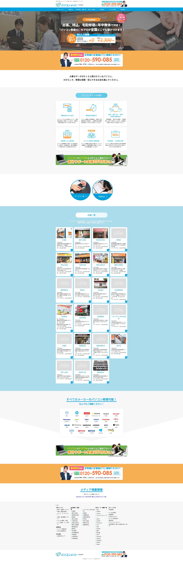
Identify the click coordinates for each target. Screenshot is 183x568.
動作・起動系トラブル (63, 509)
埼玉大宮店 (75, 519)
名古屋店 (74, 530)
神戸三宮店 (86, 521)
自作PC (106, 427)
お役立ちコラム (113, 516)
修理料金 (70, 9)
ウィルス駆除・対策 (62, 520)
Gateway (77, 427)
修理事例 (122, 9)
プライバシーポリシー (114, 522)
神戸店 (85, 519)
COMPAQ (96, 427)
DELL (67, 415)
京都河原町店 (86, 517)
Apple (116, 427)
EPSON (96, 421)
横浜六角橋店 (75, 524)
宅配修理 (102, 9)
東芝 (106, 421)
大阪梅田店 (75, 538)
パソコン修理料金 (61, 529)
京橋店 (85, 513)
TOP (57, 505)
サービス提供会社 (113, 518)
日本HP (76, 415)
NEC (87, 421)
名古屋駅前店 (75, 532)
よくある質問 (112, 9)
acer (77, 421)
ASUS (67, 427)
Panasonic (67, 421)
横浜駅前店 (75, 526)
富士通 (116, 421)
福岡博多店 (86, 524)
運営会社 (111, 520)
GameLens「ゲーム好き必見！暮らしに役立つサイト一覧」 (91, 496)
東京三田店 (75, 513)
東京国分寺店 (75, 515)
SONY (106, 415)
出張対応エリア (61, 536)
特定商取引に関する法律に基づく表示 (118, 525)
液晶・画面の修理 (61, 511)
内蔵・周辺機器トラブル (63, 517)
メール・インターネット (63, 514)
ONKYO (86, 427)
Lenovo (86, 415)
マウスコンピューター (96, 415)
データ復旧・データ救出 (63, 523)
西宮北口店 (86, 523)
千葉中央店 (75, 521)
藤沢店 (73, 528)
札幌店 (73, 511)
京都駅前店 (86, 515)
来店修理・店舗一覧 (81, 9)
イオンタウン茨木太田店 (89, 510)
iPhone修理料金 (61, 531)
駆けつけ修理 (91, 9)
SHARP (116, 415)
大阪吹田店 (75, 536)
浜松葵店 (74, 534)
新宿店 (73, 517)
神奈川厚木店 (75, 523)
